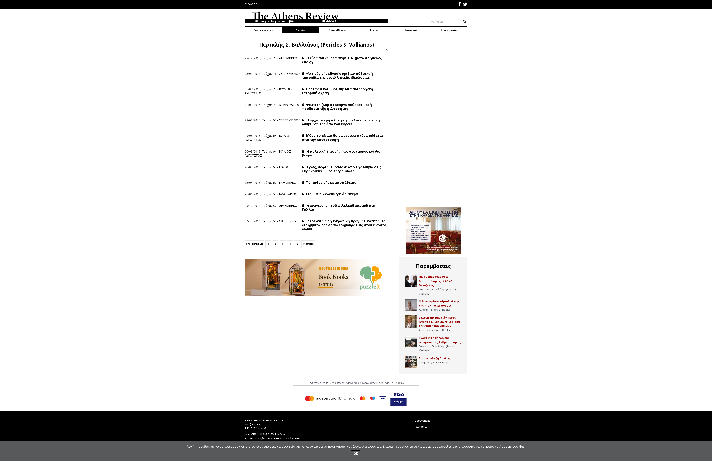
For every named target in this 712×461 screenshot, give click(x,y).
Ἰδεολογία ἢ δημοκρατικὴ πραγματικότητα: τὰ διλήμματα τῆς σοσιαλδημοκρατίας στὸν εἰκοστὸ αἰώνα (344, 225)
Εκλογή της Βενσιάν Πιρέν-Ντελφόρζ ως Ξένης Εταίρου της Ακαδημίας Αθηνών (439, 322)
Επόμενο (308, 244)
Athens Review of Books (434, 309)
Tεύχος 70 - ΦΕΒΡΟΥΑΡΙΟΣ (281, 105)
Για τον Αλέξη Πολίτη (434, 358)
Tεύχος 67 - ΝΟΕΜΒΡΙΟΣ (279, 183)
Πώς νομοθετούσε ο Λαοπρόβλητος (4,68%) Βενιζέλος (435, 281)
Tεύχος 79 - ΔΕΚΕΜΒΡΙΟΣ (280, 58)
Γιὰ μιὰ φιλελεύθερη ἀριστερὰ (331, 194)
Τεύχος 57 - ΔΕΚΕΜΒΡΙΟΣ (280, 206)
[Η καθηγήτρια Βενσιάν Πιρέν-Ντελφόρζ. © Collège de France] (411, 321)
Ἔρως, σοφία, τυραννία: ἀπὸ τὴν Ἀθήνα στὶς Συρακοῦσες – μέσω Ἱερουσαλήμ (341, 169)
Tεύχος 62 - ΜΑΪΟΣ (275, 167)
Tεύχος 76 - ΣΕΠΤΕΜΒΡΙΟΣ (281, 74)
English (374, 30)
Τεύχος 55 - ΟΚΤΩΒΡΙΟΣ (279, 221)
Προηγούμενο (254, 244)
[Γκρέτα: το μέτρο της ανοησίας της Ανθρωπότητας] (411, 342)
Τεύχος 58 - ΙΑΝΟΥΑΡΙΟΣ (279, 194)
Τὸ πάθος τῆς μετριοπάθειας (330, 182)
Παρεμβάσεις (337, 30)
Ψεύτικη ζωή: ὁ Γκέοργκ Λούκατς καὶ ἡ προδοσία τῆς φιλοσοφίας (337, 106)
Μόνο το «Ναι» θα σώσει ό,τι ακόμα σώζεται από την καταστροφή (342, 137)
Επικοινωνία (449, 30)
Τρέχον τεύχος (263, 30)
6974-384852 (278, 434)
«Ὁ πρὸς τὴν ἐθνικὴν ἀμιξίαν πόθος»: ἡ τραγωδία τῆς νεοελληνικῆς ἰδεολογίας (337, 75)
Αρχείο (300, 30)
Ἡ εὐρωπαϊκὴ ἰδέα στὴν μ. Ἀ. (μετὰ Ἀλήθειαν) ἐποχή (342, 60)
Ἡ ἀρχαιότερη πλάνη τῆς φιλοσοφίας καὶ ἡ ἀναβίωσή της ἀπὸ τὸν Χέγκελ (341, 122)
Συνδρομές (412, 30)
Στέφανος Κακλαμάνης (434, 362)
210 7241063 (259, 434)
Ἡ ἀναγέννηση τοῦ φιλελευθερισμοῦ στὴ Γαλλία (338, 207)
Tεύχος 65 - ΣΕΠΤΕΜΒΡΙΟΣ (281, 120)
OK (356, 454)
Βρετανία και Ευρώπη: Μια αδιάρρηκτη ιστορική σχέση (337, 91)
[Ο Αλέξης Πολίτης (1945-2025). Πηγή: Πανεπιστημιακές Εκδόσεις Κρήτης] (411, 362)
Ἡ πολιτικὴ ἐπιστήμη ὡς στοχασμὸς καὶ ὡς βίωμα (341, 153)
